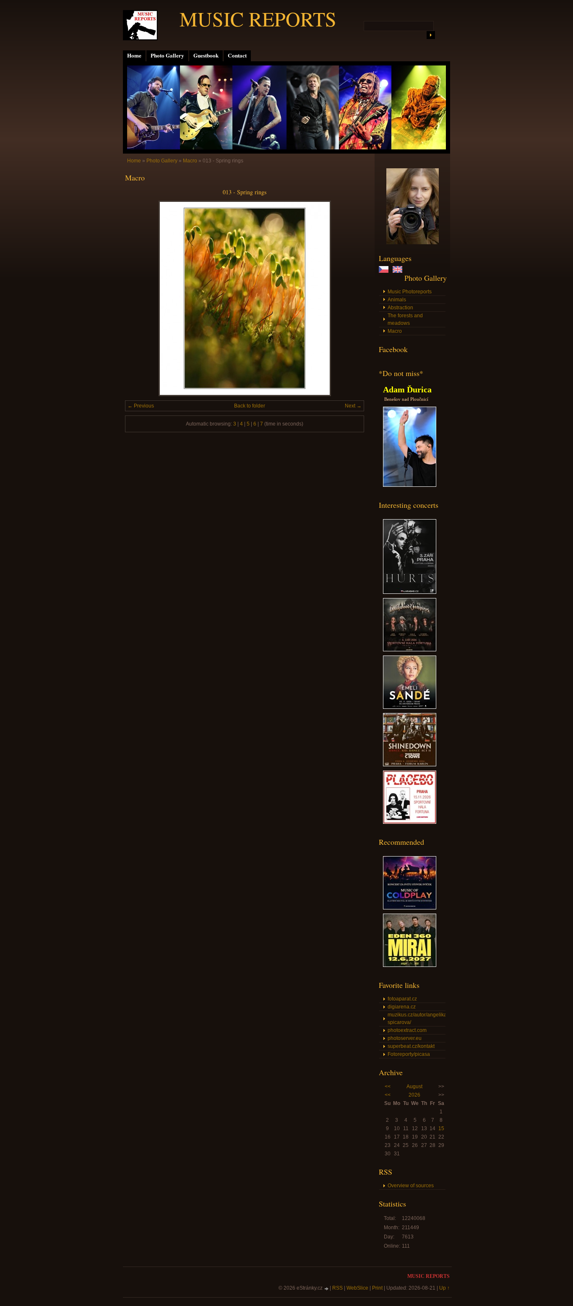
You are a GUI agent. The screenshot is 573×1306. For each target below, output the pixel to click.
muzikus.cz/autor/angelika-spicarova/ (416, 1018)
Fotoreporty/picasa (409, 1054)
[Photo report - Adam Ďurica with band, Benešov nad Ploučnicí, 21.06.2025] (409, 485)
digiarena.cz (402, 1007)
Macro (395, 331)
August (414, 1086)
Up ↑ (444, 1288)
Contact (237, 55)
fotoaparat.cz (402, 999)
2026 (414, 1095)
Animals (397, 300)
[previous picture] (138, 298)
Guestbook (206, 55)
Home (134, 55)
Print (377, 1288)
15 (441, 1128)
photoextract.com (407, 1030)
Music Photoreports (410, 292)
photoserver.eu (405, 1038)
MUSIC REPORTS (258, 18)
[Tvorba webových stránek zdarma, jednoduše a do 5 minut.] (327, 1288)
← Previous (141, 406)
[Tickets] (409, 592)
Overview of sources (411, 1185)
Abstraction (400, 308)
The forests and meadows (405, 319)
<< (388, 1086)
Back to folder (249, 406)
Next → (353, 406)
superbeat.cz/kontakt (411, 1046)
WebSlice (357, 1288)
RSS (337, 1288)
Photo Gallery (167, 55)
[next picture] (350, 298)
